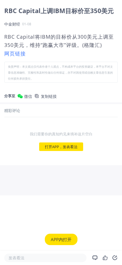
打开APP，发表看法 (61, 146)
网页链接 (15, 53)
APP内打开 (61, 239)
